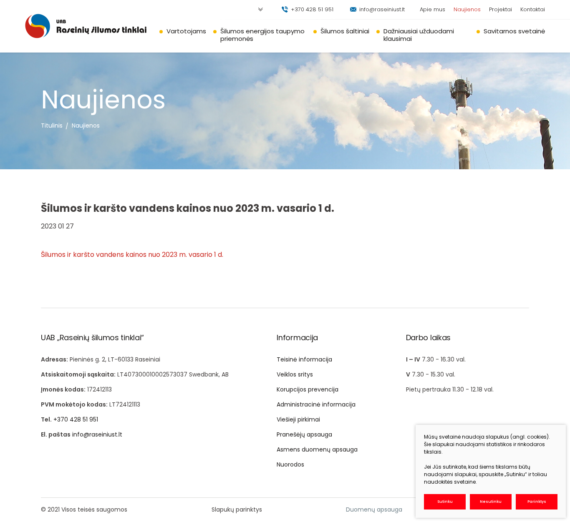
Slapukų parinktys (237, 509)
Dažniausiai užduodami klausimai (418, 35)
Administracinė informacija (316, 404)
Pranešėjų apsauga (304, 434)
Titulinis (52, 125)
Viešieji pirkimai (298, 419)
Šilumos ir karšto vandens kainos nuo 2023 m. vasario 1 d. (132, 254)
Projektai (500, 9)
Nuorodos (290, 464)
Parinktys (536, 501)
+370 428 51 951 (312, 9)
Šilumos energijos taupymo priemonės (262, 35)
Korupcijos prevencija (307, 389)
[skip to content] (260, 9)
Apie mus (432, 9)
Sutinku (445, 501)
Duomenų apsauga (374, 509)
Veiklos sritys (295, 374)
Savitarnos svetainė (514, 31)
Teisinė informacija (304, 359)
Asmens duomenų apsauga (317, 449)
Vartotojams (186, 31)
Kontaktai (532, 9)
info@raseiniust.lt (382, 9)
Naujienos (467, 9)
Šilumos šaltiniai (344, 31)
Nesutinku (491, 501)
